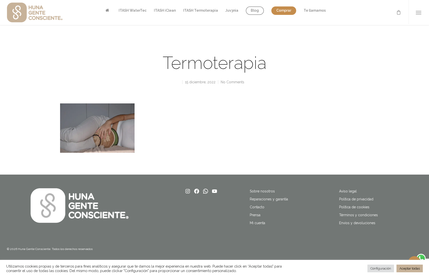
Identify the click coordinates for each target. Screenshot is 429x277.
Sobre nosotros (262, 191)
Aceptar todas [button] (409, 268)
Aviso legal (348, 191)
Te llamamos (315, 10)
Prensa (255, 215)
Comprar (283, 10)
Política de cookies (354, 207)
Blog (255, 10)
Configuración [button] (380, 268)
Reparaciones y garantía (269, 199)
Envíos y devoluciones (357, 223)
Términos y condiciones (358, 215)
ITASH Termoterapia (200, 10)
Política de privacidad (356, 199)
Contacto (257, 207)
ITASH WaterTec (132, 10)
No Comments (232, 82)
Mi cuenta (257, 223)
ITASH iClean (165, 10)
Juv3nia (231, 10)
